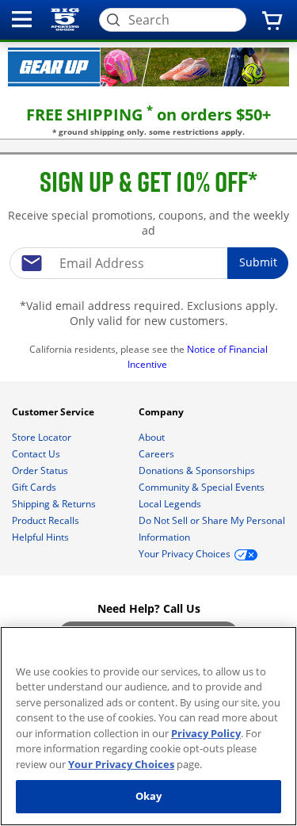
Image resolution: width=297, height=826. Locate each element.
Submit (258, 262)
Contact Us (37, 454)
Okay (148, 796)
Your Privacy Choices (121, 764)
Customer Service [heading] (54, 412)
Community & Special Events (203, 487)
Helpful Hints (41, 537)
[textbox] (149, 263)
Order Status (41, 470)
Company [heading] (162, 412)
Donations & (197, 470)
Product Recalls (47, 520)
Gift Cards (35, 487)
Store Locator (43, 437)
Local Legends (171, 504)
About (153, 437)
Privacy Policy (206, 733)
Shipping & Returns (55, 504)
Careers (158, 454)
